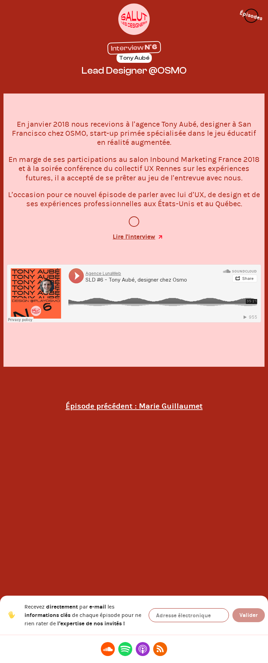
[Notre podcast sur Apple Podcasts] (143, 649)
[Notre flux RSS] (160, 649)
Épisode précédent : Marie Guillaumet (134, 406)
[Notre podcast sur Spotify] (125, 649)
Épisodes (251, 15)
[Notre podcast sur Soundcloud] (108, 649)
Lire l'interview (134, 236)
